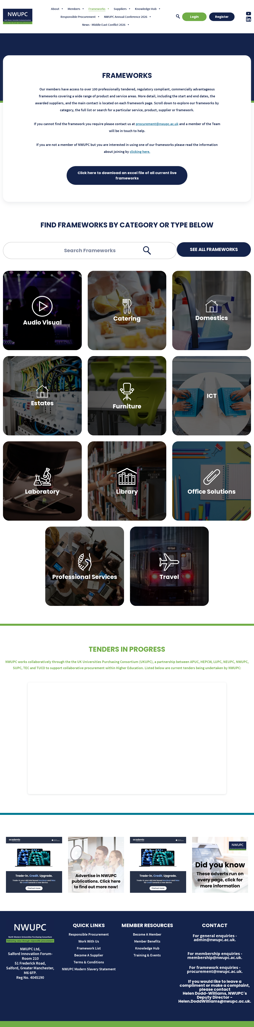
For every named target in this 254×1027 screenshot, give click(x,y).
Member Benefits (147, 941)
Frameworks (97, 9)
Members (74, 9)
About (55, 9)
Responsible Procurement (78, 17)
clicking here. (140, 151)
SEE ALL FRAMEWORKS (214, 249)
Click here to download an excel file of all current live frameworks (127, 175)
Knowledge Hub (146, 9)
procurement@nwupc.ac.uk (157, 124)
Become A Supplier (88, 955)
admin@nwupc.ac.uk (214, 939)
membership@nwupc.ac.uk (214, 957)
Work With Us (88, 941)
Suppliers (120, 9)
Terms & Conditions (89, 962)
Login (194, 17)
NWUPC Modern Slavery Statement (89, 969)
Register (222, 17)
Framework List (89, 948)
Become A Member (147, 934)
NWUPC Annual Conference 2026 (125, 17)
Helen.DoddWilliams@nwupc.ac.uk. (214, 1001)
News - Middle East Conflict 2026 (103, 25)
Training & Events (147, 955)
